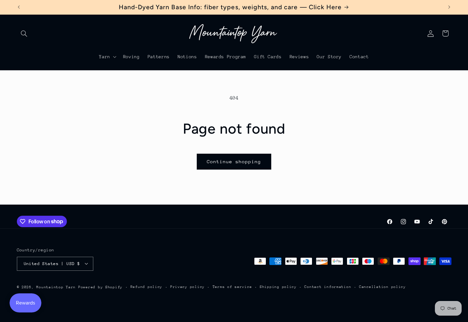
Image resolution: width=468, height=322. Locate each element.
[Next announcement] (449, 7)
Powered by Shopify (100, 287)
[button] (24, 33)
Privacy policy (187, 287)
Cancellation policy (382, 287)
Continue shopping (234, 161)
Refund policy (147, 287)
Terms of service (232, 287)
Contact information (327, 287)
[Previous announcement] (19, 7)
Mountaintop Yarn (56, 287)
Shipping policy (278, 287)
